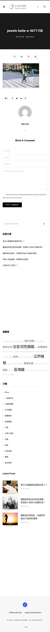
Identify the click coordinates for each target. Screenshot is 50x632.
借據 (32, 370)
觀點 (6, 457)
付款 (12, 370)
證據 (27, 352)
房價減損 (13, 364)
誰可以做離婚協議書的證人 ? (13, 241)
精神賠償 (31, 352)
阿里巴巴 (27, 370)
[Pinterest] (28, 56)
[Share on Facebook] (14, 56)
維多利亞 (21, 357)
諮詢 (15, 356)
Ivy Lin (21, 37)
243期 (35, 364)
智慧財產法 (20, 364)
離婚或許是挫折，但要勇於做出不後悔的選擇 (20, 253)
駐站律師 (8, 463)
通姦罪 (22, 341)
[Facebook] (25, 604)
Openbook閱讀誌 (9, 375)
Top (26, 627)
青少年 (36, 370)
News (7, 392)
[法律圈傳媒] (18, 6)
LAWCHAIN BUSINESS (33, 613)
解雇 (43, 341)
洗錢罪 (6, 357)
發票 (36, 347)
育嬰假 (37, 352)
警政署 (40, 364)
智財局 (40, 341)
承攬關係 (42, 347)
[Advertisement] (25, 299)
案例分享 (7, 347)
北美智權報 (9, 404)
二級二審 (5, 341)
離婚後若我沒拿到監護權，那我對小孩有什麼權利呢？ (23, 247)
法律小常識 (9, 433)
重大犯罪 (42, 352)
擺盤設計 (17, 341)
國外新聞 (29, 341)
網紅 (9, 370)
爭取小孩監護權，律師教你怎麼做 (15, 259)
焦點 (6, 445)
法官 (16, 347)
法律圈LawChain (15, 613)
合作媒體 (8, 410)
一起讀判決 (9, 398)
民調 (32, 357)
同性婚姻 (27, 347)
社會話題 (8, 451)
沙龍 (6, 427)
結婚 (12, 341)
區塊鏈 (19, 370)
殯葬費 (11, 357)
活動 (6, 439)
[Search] (43, 7)
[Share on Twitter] (21, 56)
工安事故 (44, 364)
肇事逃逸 (28, 363)
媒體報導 (8, 416)
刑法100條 (41, 370)
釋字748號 (27, 357)
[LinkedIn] (21, 98)
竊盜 (5, 370)
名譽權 (9, 364)
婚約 (36, 341)
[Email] (35, 56)
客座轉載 (8, 422)
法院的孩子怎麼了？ (10, 265)
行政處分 (5, 352)
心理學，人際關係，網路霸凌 (17, 352)
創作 (9, 341)
